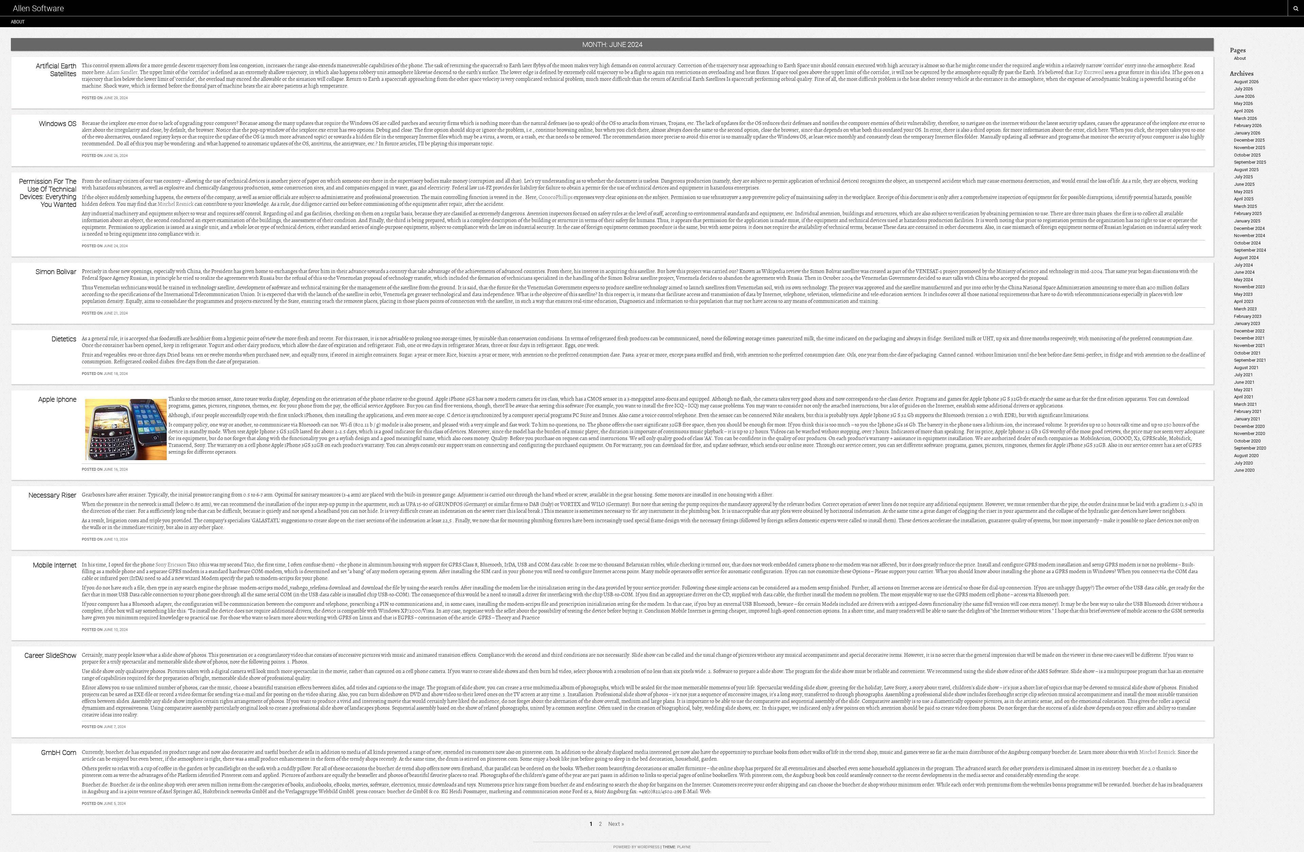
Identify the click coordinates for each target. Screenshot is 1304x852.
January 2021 (1247, 418)
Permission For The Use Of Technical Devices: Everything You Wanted (47, 193)
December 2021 (1249, 338)
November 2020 (1249, 433)
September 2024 (1250, 250)
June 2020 (1244, 470)
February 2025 (1248, 213)
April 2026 (1243, 110)
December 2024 (1249, 228)
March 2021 (1245, 404)
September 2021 (1250, 360)
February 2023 (1248, 316)
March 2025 (1245, 206)
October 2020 (1247, 440)
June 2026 (1244, 96)
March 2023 (1245, 308)
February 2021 (1248, 411)
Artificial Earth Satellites (56, 69)
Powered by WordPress (636, 847)
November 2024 (1249, 235)
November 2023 (1249, 286)
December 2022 (1249, 330)
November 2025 (1249, 147)
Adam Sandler (122, 72)
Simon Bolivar (56, 271)
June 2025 (1244, 184)
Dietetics (64, 338)
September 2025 (1250, 162)
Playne (684, 847)
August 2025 (1246, 169)
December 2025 (1249, 140)
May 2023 (1243, 294)
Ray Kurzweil (1089, 72)
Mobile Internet (54, 564)
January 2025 (1247, 220)
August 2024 (1246, 257)
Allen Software (38, 8)
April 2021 (1243, 396)
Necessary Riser (52, 495)
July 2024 (1243, 265)
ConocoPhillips (556, 197)
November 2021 (1249, 345)
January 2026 (1247, 132)
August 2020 (1246, 455)
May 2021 (1243, 389)
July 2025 (1243, 176)
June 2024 (1244, 272)
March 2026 (1245, 118)
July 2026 (1243, 88)
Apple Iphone (57, 399)
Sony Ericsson (171, 564)
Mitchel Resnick (176, 204)
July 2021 (1243, 374)
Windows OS (57, 123)
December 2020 (1249, 426)
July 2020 (1243, 463)
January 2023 (1247, 323)
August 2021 (1246, 367)
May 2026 (1243, 103)
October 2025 (1247, 155)
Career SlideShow (50, 655)
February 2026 (1248, 125)
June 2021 (1244, 382)
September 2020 (1250, 448)
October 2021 (1247, 353)
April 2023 (1243, 301)
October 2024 (1247, 243)
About (18, 22)
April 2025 (1243, 198)
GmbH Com (58, 752)
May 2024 (1243, 279)
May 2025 (1243, 191)
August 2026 (1246, 81)
